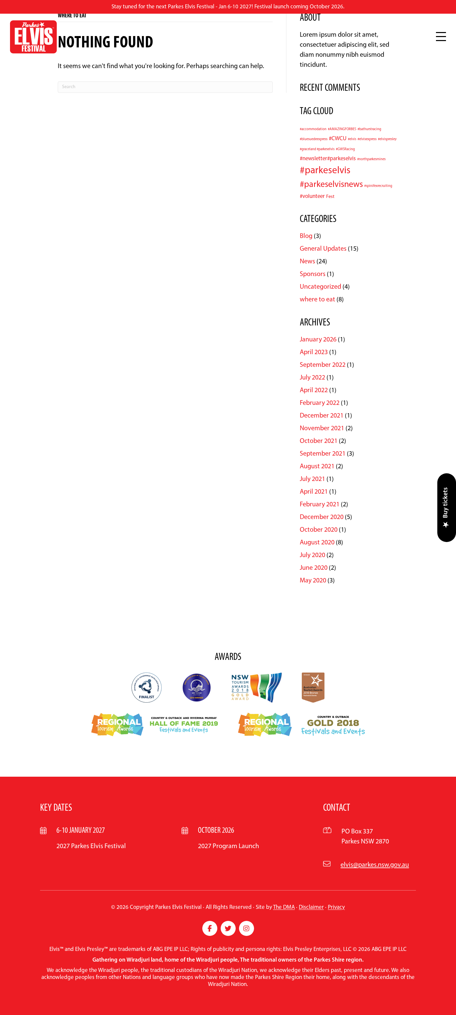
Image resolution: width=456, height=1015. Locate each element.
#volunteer (312, 196)
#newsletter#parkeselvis (328, 159)
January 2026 (318, 339)
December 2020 (322, 517)
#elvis (352, 139)
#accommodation (313, 129)
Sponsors (312, 274)
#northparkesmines (371, 159)
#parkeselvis (325, 171)
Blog (306, 236)
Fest (330, 196)
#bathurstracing (369, 129)
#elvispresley (387, 139)
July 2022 (312, 377)
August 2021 (317, 466)
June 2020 (313, 568)
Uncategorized (320, 287)
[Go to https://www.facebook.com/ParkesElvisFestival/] (209, 928)
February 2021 (319, 504)
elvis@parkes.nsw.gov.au (374, 865)
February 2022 (319, 403)
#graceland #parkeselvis (317, 149)
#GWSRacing (345, 149)
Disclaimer (311, 907)
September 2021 (323, 454)
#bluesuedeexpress (313, 139)
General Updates (323, 249)
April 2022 (314, 390)
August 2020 (317, 542)
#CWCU (338, 139)
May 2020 (313, 580)
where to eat (317, 299)
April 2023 (314, 352)
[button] (446, 507)
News (307, 261)
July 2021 (312, 479)
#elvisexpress (367, 139)
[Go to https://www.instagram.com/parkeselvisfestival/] (246, 928)
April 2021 (314, 492)
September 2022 (323, 365)
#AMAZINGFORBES (342, 129)
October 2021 (318, 441)
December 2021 (322, 416)
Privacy (336, 907)
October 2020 (318, 530)
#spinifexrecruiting (378, 186)
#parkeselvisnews (331, 184)
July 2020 (312, 555)
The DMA (284, 907)
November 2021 (322, 428)
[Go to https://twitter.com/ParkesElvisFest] (228, 928)
